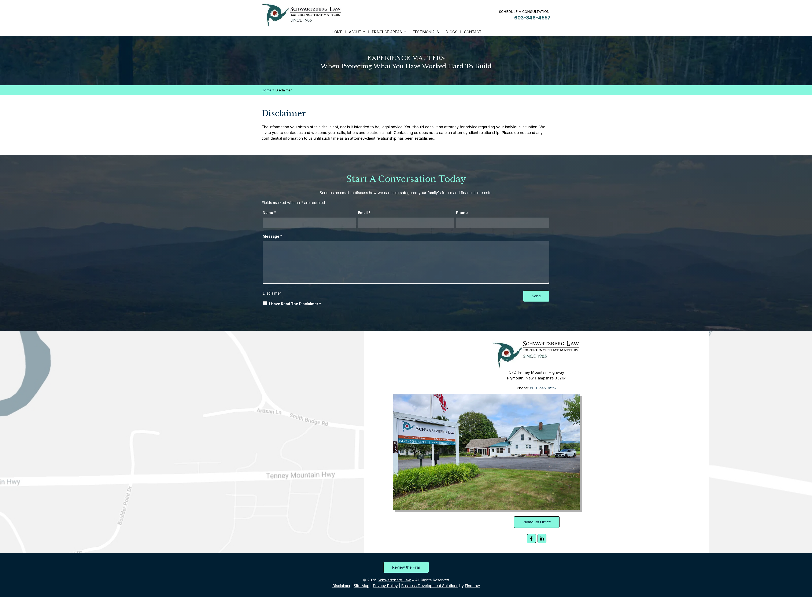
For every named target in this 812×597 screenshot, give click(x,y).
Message (272, 236)
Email (364, 213)
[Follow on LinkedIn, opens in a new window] (542, 538)
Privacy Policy (385, 585)
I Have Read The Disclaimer (295, 304)
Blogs (451, 32)
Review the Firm (406, 567)
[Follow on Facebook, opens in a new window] (531, 538)
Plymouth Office (537, 522)
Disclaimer (272, 293)
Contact (472, 32)
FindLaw (472, 585)
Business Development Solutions (429, 585)
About (355, 32)
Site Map (361, 585)
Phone (462, 213)
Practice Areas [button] (387, 32)
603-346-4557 (532, 18)
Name (269, 213)
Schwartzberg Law (394, 580)
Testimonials (426, 32)
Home (337, 32)
